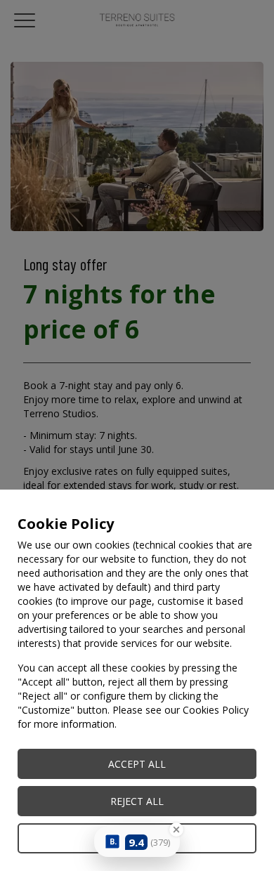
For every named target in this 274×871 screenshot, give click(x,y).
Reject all (137, 801)
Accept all (137, 764)
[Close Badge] (176, 830)
